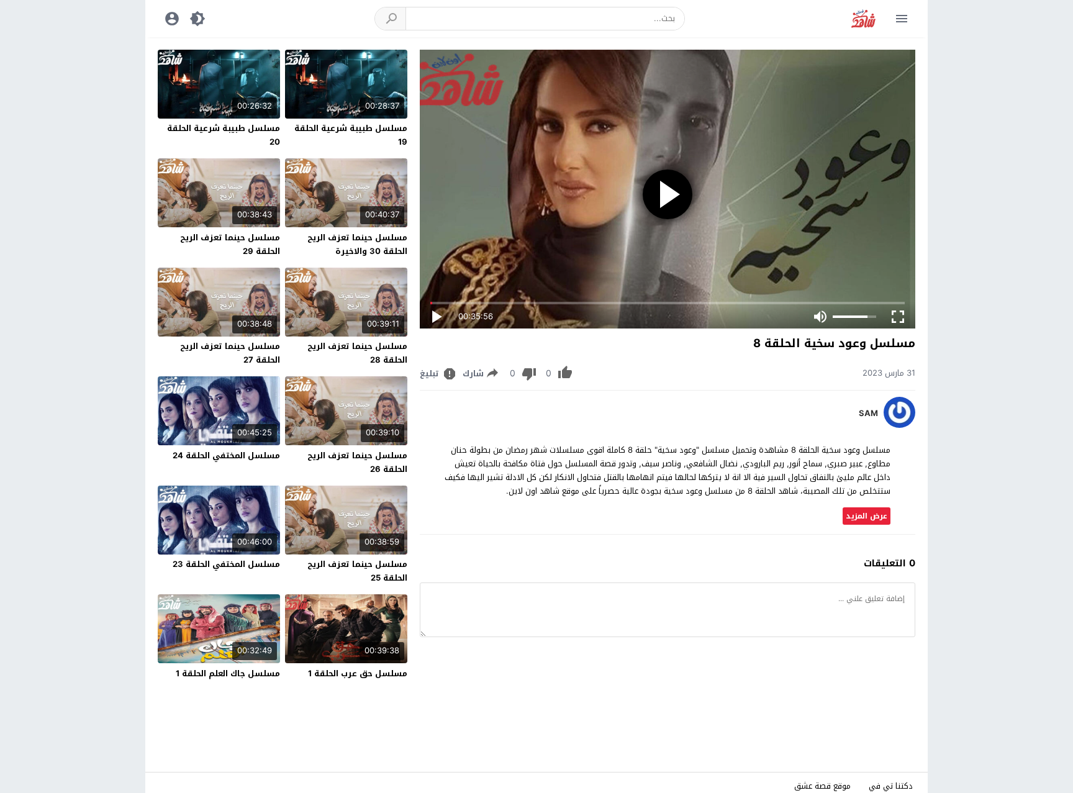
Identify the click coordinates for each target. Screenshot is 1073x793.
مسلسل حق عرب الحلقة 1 (357, 673)
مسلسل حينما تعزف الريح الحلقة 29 (230, 244)
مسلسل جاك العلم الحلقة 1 (228, 673)
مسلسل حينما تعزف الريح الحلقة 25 (357, 571)
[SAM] (899, 425)
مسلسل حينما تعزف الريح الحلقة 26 (357, 462)
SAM (868, 413)
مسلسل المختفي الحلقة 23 (226, 564)
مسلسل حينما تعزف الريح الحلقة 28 (357, 353)
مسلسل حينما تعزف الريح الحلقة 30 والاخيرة (357, 244)
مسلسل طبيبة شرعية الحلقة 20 (223, 135)
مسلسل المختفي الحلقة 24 (226, 455)
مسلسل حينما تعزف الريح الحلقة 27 (230, 353)
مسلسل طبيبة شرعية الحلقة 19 (350, 135)
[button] (390, 18)
